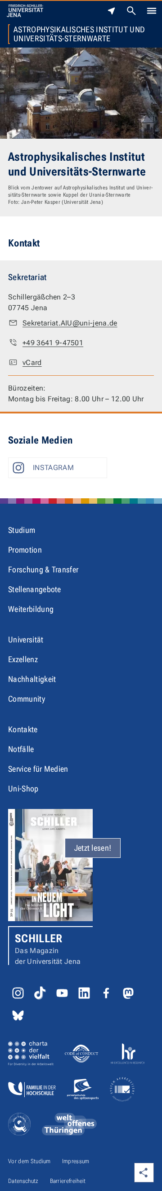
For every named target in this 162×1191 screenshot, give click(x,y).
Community (26, 698)
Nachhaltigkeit (32, 679)
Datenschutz (23, 1181)
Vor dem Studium (29, 1161)
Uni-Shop (23, 788)
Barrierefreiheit (68, 1181)
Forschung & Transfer (43, 569)
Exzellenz (23, 659)
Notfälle (21, 749)
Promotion (25, 549)
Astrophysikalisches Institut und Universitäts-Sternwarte (79, 34)
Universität (26, 639)
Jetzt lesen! (93, 848)
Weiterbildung (31, 609)
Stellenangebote (34, 589)
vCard (32, 362)
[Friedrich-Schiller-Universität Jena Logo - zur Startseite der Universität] (25, 10)
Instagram (53, 467)
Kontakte (23, 729)
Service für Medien (38, 768)
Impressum (76, 1161)
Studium (21, 530)
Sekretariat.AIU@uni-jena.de (69, 323)
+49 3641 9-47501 (52, 342)
